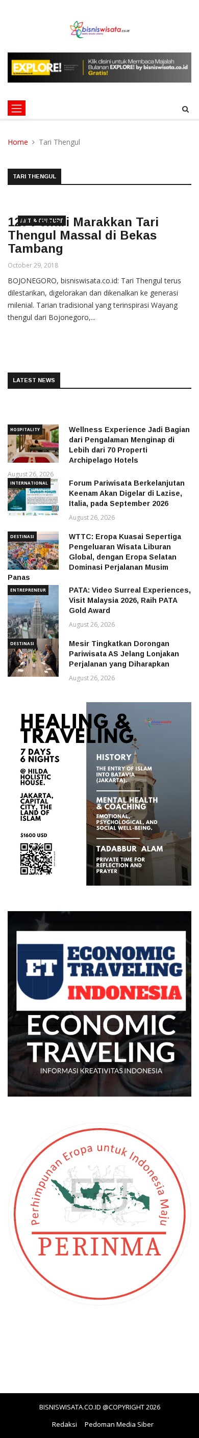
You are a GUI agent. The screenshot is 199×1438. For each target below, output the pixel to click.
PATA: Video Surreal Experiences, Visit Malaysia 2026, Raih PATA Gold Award (130, 600)
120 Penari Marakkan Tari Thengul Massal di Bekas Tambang (83, 235)
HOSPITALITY (25, 429)
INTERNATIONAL (29, 483)
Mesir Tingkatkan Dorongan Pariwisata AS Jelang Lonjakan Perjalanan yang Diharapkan (124, 654)
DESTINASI (22, 536)
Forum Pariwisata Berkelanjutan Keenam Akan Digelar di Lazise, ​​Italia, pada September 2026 (127, 493)
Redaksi (64, 1424)
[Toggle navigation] (17, 108)
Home (18, 142)
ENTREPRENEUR (28, 590)
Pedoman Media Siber (119, 1424)
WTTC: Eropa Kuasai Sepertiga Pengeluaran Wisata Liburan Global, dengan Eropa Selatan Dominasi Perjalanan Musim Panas (94, 556)
